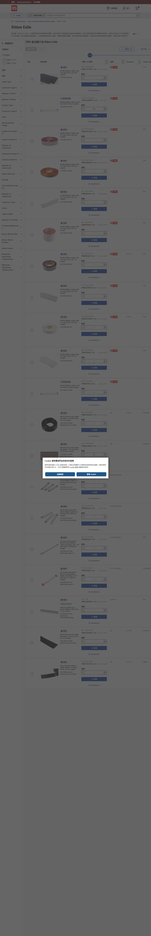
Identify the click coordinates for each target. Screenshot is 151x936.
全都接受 (60, 474)
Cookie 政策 (74, 467)
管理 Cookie (91, 474)
